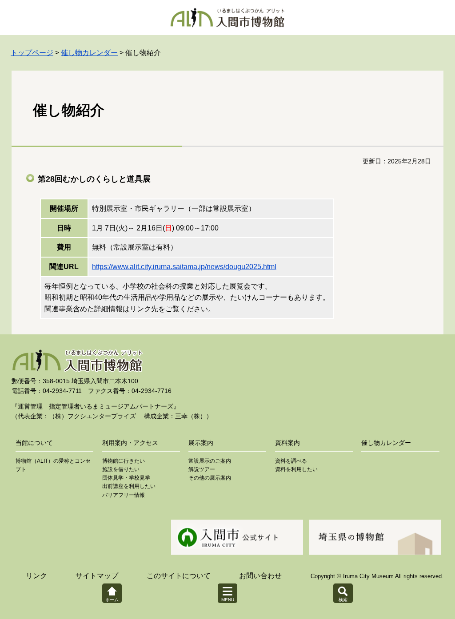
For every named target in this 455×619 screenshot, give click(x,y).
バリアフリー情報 (123, 495)
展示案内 (200, 442)
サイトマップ (97, 575)
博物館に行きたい (123, 461)
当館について (34, 442)
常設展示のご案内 (209, 461)
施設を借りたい (121, 469)
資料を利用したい (296, 469)
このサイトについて (179, 575)
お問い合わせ (260, 575)
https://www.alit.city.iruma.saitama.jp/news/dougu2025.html (184, 266)
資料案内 (287, 442)
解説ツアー (201, 469)
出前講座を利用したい (129, 486)
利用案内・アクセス (130, 442)
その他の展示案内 (209, 478)
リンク (36, 575)
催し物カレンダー (89, 52)
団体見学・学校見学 (126, 478)
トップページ (32, 52)
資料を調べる (291, 461)
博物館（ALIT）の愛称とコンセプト (53, 465)
